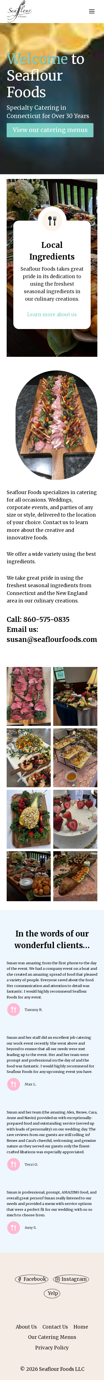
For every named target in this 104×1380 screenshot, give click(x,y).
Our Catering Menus (52, 1337)
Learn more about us (52, 315)
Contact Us (55, 1327)
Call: (15, 619)
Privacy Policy (52, 1348)
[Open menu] (91, 11)
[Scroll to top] (90, 1371)
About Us (26, 1327)
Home (80, 1327)
